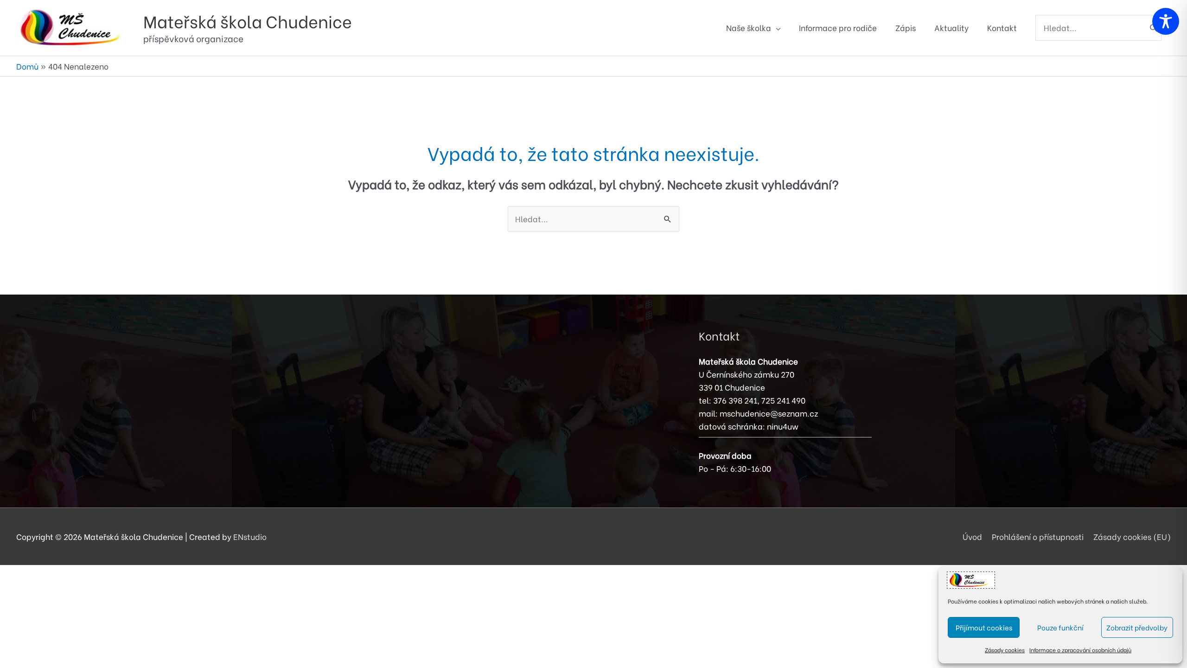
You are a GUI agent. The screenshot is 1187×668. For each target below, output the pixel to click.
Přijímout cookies (984, 627)
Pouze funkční (1060, 627)
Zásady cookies (1005, 650)
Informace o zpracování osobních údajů (1080, 650)
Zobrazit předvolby (1137, 627)
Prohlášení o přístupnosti (1038, 536)
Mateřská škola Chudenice (247, 20)
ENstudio (250, 536)
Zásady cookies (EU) (1132, 536)
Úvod (972, 536)
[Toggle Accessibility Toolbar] (1165, 21)
